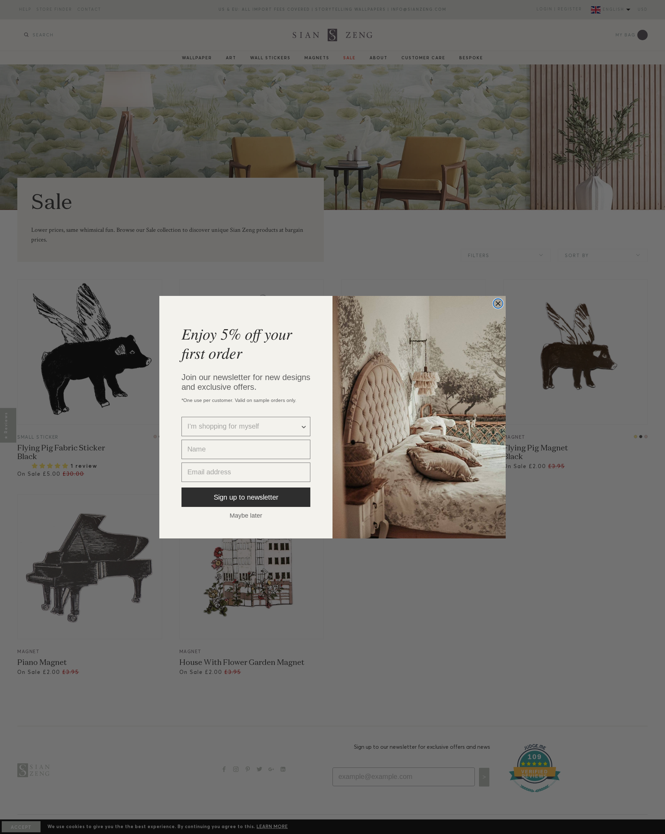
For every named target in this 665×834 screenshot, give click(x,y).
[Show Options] (303, 426)
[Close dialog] (498, 303)
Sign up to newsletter (246, 497)
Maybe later (246, 515)
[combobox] (243, 426)
